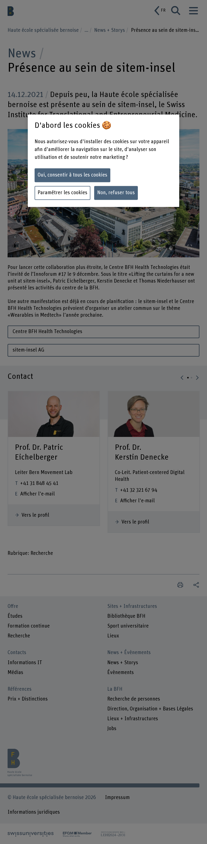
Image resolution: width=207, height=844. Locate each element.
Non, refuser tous (116, 192)
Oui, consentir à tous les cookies (72, 175)
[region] (103, 161)
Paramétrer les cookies (62, 192)
